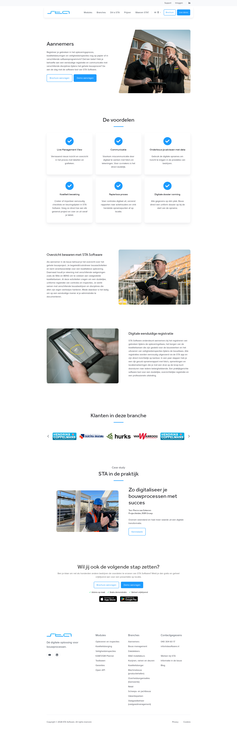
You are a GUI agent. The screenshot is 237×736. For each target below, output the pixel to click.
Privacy (175, 722)
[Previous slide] (48, 436)
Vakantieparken (135, 696)
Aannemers (133, 641)
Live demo (183, 12)
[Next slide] (188, 436)
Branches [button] (101, 12)
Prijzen (127, 12)
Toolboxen (100, 660)
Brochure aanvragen (59, 78)
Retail (130, 686)
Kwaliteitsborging (104, 646)
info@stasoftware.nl (170, 646)
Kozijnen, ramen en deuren (141, 660)
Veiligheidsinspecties (106, 651)
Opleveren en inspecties (107, 641)
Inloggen (179, 3)
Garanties (100, 665)
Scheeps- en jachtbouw (139, 691)
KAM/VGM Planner (105, 656)
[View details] (189, 3)
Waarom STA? (142, 12)
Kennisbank (137, 531)
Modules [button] (88, 12)
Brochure (170, 12)
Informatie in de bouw (171, 660)
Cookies (186, 722)
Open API (100, 670)
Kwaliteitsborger (136, 665)
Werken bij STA (168, 656)
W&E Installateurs (136, 656)
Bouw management (137, 646)
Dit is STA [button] (115, 12)
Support (167, 3)
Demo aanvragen (85, 78)
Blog (163, 665)
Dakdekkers (134, 651)
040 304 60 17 (168, 641)
